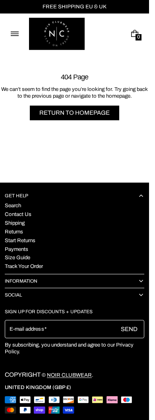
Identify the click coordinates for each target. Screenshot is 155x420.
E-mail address (27, 329)
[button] (14, 34)
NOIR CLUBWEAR (69, 375)
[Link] (74, 6)
